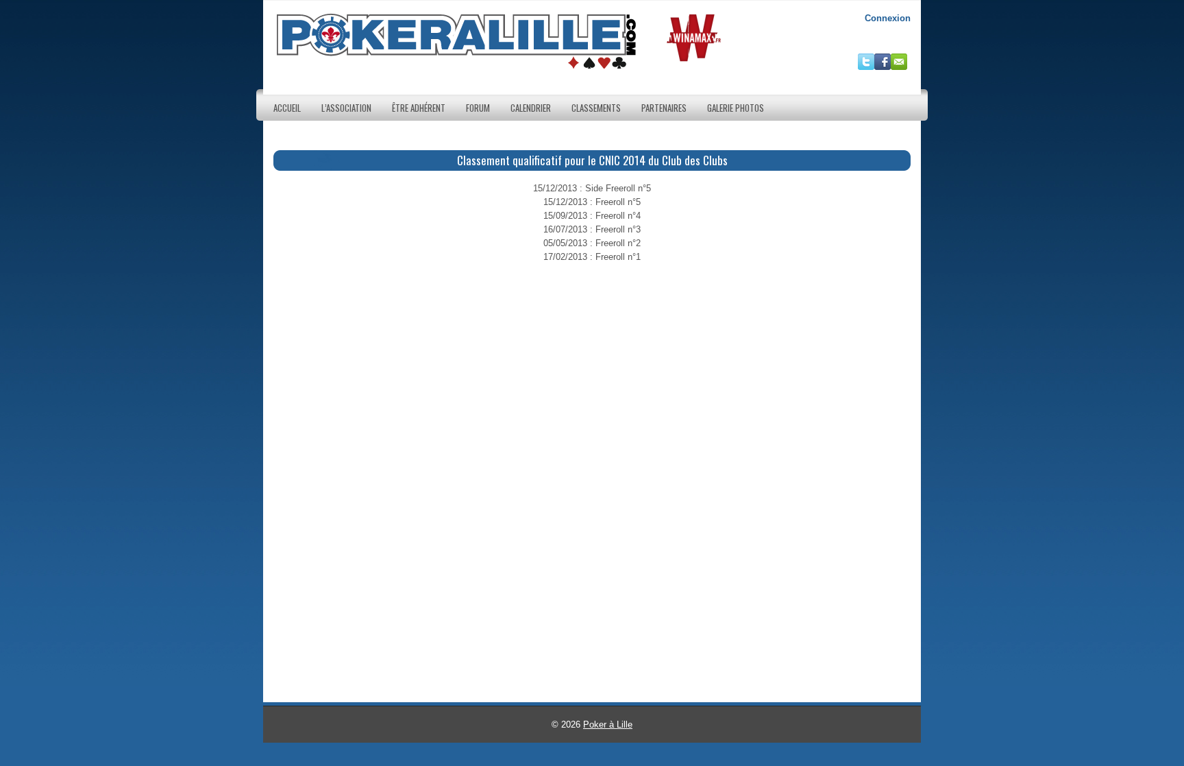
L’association (346, 108)
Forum (478, 108)
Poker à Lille (607, 724)
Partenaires (664, 108)
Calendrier (530, 108)
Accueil (287, 108)
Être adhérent (418, 108)
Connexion (888, 18)
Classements (596, 108)
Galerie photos (735, 108)
